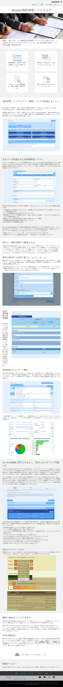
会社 (16, 673)
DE (17, 677)
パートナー (31, 673)
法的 (46, 673)
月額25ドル (35, 4)
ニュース (23, 673)
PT (25, 679)
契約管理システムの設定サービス (50, 667)
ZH (9, 679)
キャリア (40, 673)
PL (21, 679)
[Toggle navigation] (61, 2)
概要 (42, 4)
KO (15, 679)
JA (27, 677)
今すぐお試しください (51, 4)
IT (12, 679)
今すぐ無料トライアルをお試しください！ (35, 655)
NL (18, 679)
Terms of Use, (23, 683)
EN (14, 677)
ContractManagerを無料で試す (21, 625)
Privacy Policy (30, 683)
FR (20, 677)
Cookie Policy (37, 683)
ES (24, 677)
